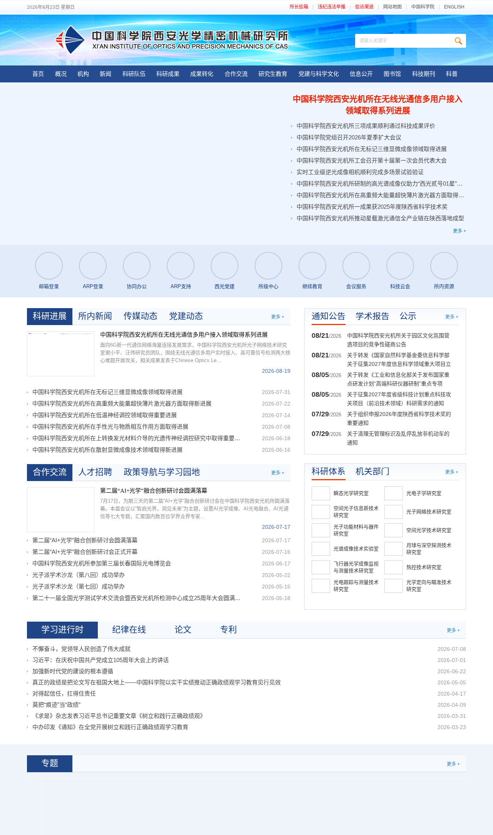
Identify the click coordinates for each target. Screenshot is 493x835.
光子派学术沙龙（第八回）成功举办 (78, 575)
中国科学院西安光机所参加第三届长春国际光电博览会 (101, 563)
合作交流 (236, 73)
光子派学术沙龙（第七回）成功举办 (78, 586)
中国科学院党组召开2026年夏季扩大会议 (349, 137)
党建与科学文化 (318, 73)
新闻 (105, 73)
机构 (83, 73)
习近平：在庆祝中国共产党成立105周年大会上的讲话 (100, 660)
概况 (61, 73)
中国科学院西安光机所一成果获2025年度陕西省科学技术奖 (372, 206)
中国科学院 (422, 7)
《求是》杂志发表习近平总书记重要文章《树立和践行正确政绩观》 (119, 716)
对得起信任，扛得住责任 (64, 693)
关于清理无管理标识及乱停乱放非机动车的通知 (398, 438)
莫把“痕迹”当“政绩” (56, 704)
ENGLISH (454, 7)
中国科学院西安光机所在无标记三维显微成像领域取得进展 (372, 149)
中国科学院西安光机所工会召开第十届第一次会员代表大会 (372, 160)
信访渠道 (364, 7)
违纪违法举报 (331, 7)
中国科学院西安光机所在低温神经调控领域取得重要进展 (104, 415)
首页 (38, 73)
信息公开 (361, 73)
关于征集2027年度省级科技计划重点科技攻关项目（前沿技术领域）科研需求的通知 (399, 398)
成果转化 (201, 73)
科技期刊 (423, 73)
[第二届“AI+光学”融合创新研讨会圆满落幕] (60, 509)
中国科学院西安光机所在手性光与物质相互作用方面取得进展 (110, 426)
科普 (452, 73)
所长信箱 (299, 7)
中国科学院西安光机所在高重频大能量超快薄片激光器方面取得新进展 (380, 195)
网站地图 (392, 7)
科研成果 (167, 73)
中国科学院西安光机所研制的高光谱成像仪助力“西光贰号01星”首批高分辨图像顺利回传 (380, 183)
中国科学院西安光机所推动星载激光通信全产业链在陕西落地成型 (380, 218)
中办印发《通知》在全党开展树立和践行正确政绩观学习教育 (110, 727)
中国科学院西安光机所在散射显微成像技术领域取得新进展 (107, 449)
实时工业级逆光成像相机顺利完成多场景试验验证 (360, 172)
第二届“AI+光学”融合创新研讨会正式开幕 (85, 551)
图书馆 (392, 73)
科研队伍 (134, 73)
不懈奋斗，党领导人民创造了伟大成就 (81, 649)
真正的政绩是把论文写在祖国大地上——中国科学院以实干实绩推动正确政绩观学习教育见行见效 (156, 682)
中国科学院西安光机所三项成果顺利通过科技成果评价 (366, 125)
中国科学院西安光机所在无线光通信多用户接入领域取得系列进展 (378, 104)
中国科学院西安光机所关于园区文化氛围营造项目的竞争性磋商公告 (398, 339)
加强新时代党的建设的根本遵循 (72, 671)
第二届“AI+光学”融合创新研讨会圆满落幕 (153, 491)
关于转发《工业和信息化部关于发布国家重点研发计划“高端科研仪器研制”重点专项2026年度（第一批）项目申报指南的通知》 (399, 380)
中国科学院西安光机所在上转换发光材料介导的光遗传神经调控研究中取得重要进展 (137, 438)
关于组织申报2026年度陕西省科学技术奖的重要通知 (399, 418)
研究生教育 (272, 73)
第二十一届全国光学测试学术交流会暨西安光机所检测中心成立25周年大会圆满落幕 (137, 598)
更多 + (459, 231)
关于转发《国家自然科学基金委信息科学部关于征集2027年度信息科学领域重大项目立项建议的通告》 (399, 360)
